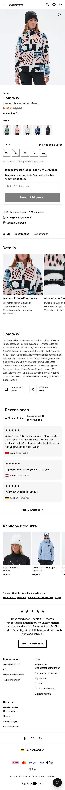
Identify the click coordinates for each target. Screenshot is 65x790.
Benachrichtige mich (32, 197)
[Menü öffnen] (4, 4)
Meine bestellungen (13, 674)
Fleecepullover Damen (40, 597)
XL (43, 152)
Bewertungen (41, 233)
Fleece (6, 592)
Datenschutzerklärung (46, 673)
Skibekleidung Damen (14, 597)
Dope (58, 597)
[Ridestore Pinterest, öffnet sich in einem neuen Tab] (40, 738)
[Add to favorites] (59, 15)
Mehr (14, 390)
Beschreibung (22, 233)
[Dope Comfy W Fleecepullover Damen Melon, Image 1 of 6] (32, 47)
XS (6, 152)
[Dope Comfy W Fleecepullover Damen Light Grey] (27, 130)
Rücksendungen (11, 679)
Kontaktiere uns (11, 664)
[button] (32, 783)
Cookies (39, 683)
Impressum (41, 678)
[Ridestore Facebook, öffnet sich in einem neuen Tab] (25, 738)
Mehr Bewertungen (32, 509)
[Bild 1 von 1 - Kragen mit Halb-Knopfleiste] (23, 274)
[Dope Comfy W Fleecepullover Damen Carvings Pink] (37, 130)
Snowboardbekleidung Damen (28, 592)
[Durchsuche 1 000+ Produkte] (47, 5)
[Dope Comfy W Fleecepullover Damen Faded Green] (7, 130)
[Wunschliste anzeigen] (54, 4)
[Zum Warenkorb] (60, 4)
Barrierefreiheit (43, 693)
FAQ (5, 669)
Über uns (7, 716)
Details (6, 233)
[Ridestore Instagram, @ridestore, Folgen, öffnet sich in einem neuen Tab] (32, 738)
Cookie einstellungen (46, 688)
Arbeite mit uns (11, 726)
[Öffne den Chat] (57, 782)
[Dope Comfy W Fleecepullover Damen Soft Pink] (17, 130)
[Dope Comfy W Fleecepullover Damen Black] (48, 130)
